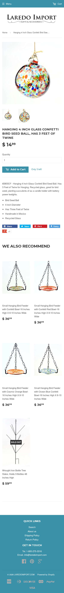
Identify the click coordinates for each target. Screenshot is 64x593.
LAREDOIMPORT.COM (24, 574)
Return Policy (32, 539)
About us (32, 531)
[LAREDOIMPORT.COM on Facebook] (24, 562)
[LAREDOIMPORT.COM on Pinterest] (32, 562)
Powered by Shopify (46, 574)
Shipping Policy (32, 535)
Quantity (6, 154)
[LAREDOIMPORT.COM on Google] (40, 562)
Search (32, 527)
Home (4, 32)
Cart (59, 3)
